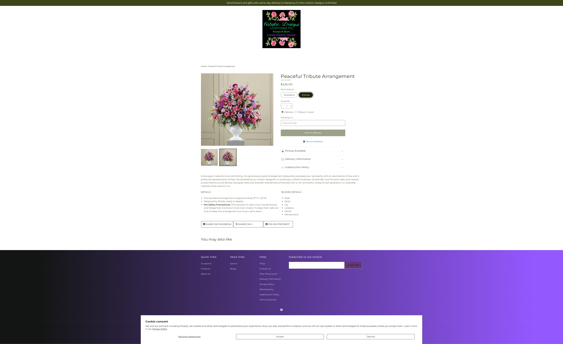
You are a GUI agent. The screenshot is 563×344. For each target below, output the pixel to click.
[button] (266, 54)
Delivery (289, 112)
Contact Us (265, 268)
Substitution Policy (269, 294)
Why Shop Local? (268, 274)
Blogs (233, 268)
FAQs (262, 263)
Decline (371, 336)
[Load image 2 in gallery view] (227, 157)
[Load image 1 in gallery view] (209, 157)
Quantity (285, 101)
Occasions (206, 263)
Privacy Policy (159, 329)
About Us (205, 274)
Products (205, 268)
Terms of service (268, 299)
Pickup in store (305, 112)
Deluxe (306, 95)
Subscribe (353, 265)
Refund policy (267, 289)
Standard (289, 95)
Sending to (291, 117)
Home (203, 66)
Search (233, 263)
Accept (280, 336)
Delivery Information (270, 279)
